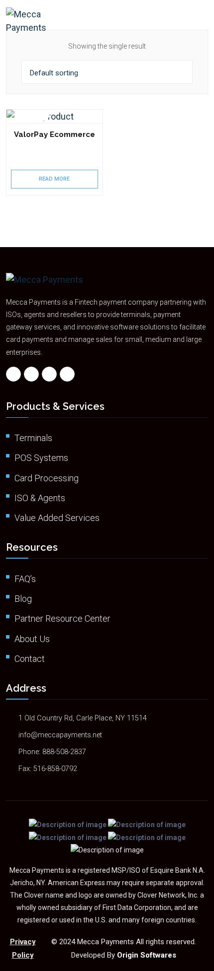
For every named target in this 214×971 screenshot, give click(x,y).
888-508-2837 (64, 752)
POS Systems (41, 458)
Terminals (33, 438)
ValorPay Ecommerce (54, 134)
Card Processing (46, 478)
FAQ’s (25, 579)
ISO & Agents (39, 498)
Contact (29, 658)
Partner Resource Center (62, 618)
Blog (23, 598)
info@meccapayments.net (60, 735)
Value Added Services (57, 518)
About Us (32, 639)
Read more (54, 179)
